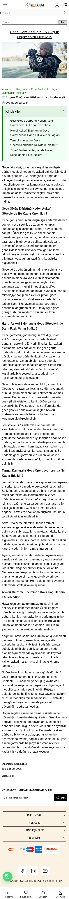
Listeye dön (8, 775)
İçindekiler (13, 111)
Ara (62, 22)
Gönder (61, 797)
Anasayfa (7, 89)
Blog (18, 89)
